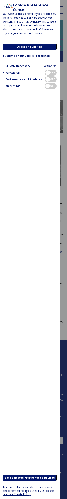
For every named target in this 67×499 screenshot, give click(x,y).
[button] (16, 66)
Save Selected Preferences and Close (30, 477)
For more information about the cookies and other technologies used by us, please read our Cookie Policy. (28, 490)
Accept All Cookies (29, 46)
